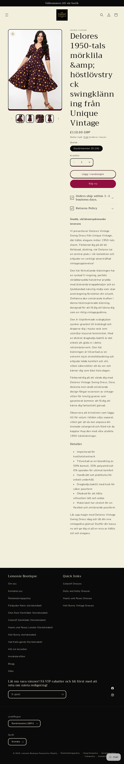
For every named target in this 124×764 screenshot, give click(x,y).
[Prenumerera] (62, 694)
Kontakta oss (15, 591)
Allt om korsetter (17, 649)
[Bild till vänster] (11, 118)
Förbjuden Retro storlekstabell (25, 605)
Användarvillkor (16, 656)
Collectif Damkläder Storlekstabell (27, 620)
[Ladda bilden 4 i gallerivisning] (50, 119)
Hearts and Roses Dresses (77, 598)
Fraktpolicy (90, 756)
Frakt (86, 137)
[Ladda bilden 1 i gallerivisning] (20, 119)
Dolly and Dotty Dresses (76, 591)
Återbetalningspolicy (19, 598)
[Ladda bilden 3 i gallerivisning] (40, 119)
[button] (6, 15)
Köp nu (93, 183)
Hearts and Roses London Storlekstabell (30, 627)
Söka (10, 671)
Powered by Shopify (48, 753)
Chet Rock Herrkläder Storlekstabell (28, 612)
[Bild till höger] (58, 118)
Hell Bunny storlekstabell (22, 634)
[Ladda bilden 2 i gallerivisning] (30, 119)
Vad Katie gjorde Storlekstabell (25, 641)
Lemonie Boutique (29, 753)
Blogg (11, 663)
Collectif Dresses (72, 583)
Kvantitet (74, 155)
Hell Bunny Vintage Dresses (78, 605)
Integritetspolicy (90, 753)
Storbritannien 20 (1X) (86, 148)
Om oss (12, 583)
